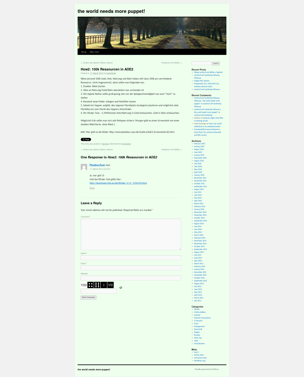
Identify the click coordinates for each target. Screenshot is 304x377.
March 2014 (198, 235)
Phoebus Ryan (97, 165)
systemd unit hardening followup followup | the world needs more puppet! (207, 101)
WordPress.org (199, 361)
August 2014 (199, 224)
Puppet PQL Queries (201, 81)
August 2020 (199, 149)
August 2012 (199, 284)
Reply (92, 188)
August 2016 (199, 161)
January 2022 (199, 147)
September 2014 (200, 221)
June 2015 (198, 195)
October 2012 (199, 278)
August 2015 (199, 189)
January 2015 (199, 209)
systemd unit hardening (203, 115)
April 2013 (198, 261)
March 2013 (198, 264)
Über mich (94, 51)
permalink (126, 143)
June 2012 (198, 289)
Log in (196, 352)
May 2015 (198, 198)
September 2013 (200, 249)
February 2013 (199, 267)
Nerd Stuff (198, 329)
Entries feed (198, 355)
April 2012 (198, 295)
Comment (85, 216)
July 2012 (197, 287)
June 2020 (198, 152)
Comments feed (200, 358)
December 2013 (200, 241)
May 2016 (198, 169)
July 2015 (197, 192)
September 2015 (200, 187)
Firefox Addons (200, 312)
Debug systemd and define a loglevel (208, 72)
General (105, 143)
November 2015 (200, 181)
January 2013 (199, 269)
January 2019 (199, 155)
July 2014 (197, 227)
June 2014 (198, 229)
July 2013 (197, 255)
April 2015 (198, 201)
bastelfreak (111, 73)
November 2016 (200, 158)
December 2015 (200, 178)
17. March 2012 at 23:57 (100, 169)
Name (84, 253)
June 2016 (198, 167)
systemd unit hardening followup (207, 89)
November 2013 (200, 244)
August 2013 (199, 252)
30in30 (196, 309)
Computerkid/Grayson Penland (206, 129)
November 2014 (200, 215)
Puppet (197, 332)
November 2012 (200, 275)
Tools (196, 341)
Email (84, 263)
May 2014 (198, 232)
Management (199, 326)
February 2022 (199, 144)
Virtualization (199, 344)
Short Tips (198, 338)
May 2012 (198, 292)
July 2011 (197, 301)
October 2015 (199, 184)
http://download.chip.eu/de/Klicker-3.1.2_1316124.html (118, 183)
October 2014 (199, 218)
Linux (196, 324)
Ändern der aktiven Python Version (97, 62)
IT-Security (198, 321)
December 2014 (200, 212)
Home (83, 51)
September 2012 (200, 281)
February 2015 (199, 207)
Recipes (197, 335)
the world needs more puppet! (111, 10)
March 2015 (198, 204)
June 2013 (198, 258)
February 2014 (199, 238)
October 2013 (199, 247)
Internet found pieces (202, 318)
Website (84, 273)
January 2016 (199, 175)
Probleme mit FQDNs (172, 62)
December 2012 (200, 272)
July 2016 (197, 164)
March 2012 (198, 298)
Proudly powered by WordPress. (207, 369)
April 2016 (198, 172)
